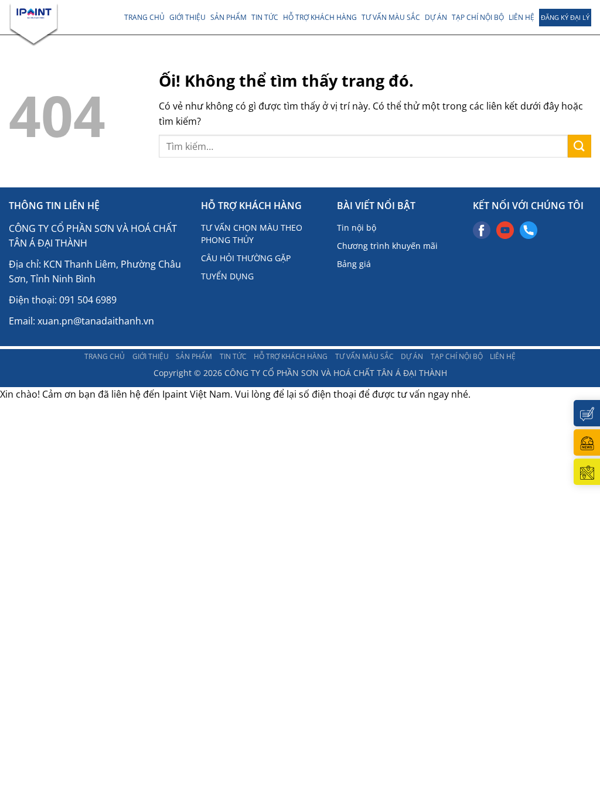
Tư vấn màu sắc (391, 17)
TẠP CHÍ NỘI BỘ (478, 17)
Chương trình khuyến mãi (387, 245)
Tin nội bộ (356, 227)
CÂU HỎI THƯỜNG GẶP (246, 258)
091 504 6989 (88, 299)
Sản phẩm (228, 17)
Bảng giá (354, 263)
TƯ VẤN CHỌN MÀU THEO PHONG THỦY (251, 233)
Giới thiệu (187, 17)
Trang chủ (144, 17)
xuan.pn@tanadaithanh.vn (96, 320)
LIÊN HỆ (521, 17)
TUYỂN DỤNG (227, 276)
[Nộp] (579, 146)
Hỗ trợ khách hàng (320, 17)
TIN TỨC (264, 17)
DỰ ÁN (436, 17)
